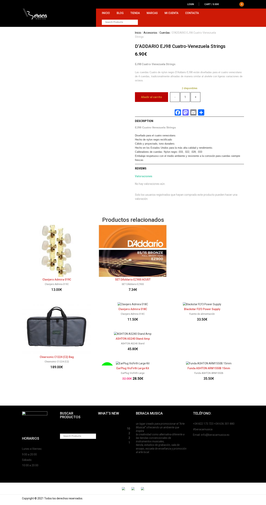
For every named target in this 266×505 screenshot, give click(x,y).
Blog (120, 13)
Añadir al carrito (151, 97)
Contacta (192, 13)
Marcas (152, 13)
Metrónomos (106, 437)
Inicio (106, 13)
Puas (101, 428)
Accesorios (150, 32)
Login (190, 4)
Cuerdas (164, 32)
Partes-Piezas (107, 432)
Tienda (135, 13)
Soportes (104, 423)
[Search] (135, 22)
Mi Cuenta (171, 13)
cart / (223, 4)
